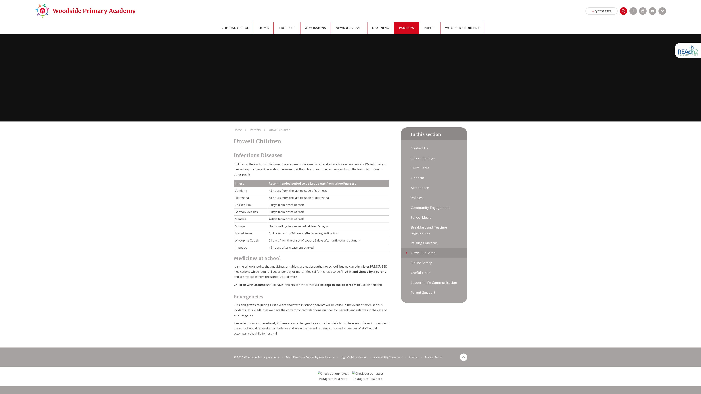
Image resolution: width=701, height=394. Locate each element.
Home (238, 130)
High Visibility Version (353, 357)
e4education (327, 357)
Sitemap (413, 357)
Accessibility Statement (388, 357)
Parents (255, 130)
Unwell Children (279, 130)
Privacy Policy (433, 357)
